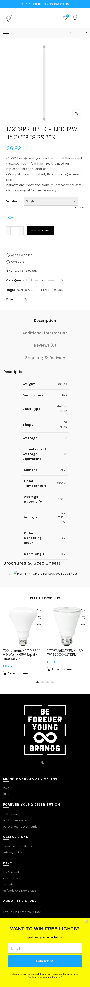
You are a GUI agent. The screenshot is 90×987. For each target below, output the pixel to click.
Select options (18, 673)
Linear (51, 280)
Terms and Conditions (18, 846)
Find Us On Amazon (16, 820)
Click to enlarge (77, 114)
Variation (12, 201)
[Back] (6, 33)
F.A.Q (6, 788)
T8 (61, 280)
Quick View (39, 625)
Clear (81, 207)
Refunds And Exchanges (19, 890)
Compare (17, 261)
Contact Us (11, 878)
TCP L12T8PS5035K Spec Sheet (53, 574)
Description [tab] (45, 320)
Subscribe (45, 961)
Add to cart (40, 230)
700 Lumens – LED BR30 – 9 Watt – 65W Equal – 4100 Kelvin (21, 655)
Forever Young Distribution (21, 826)
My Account (11, 872)
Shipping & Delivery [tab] (45, 357)
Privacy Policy (12, 852)
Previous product (73, 33)
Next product (83, 33)
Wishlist (67, 16)
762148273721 (27, 290)
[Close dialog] (86, 921)
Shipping (9, 884)
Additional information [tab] (45, 332)
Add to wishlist (21, 255)
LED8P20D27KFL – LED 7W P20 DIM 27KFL (65, 653)
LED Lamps (34, 280)
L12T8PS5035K (52, 290)
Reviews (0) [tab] (45, 345)
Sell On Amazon (13, 814)
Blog (6, 794)
